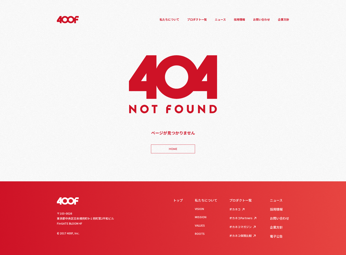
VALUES (200, 225)
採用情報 (239, 19)
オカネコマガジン (240, 227)
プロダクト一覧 (197, 19)
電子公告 (276, 236)
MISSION (200, 217)
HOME (173, 149)
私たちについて (169, 19)
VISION (199, 209)
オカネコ (234, 209)
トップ (178, 200)
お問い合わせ (261, 19)
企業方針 (283, 19)
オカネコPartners (240, 218)
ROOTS (200, 234)
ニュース (220, 19)
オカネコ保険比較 (240, 236)
